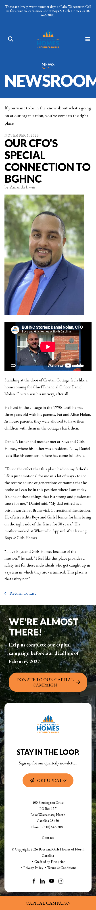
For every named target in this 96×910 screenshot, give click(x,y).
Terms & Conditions (61, 867)
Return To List (22, 593)
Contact (48, 837)
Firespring (58, 861)
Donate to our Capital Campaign (45, 682)
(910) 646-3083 (53, 827)
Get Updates (52, 780)
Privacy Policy (33, 867)
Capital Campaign (48, 903)
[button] (8, 39)
